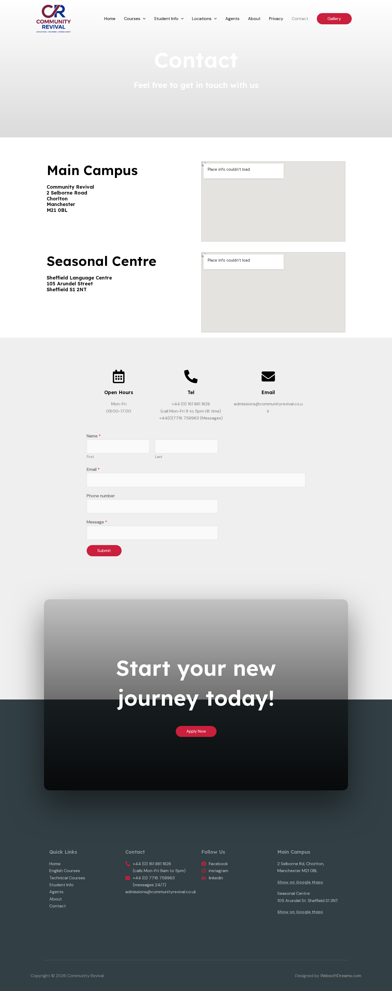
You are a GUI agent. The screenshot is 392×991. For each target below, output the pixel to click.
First (90, 456)
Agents (232, 18)
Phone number (101, 496)
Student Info (166, 18)
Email (268, 392)
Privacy (276, 18)
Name (94, 436)
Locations (201, 18)
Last (158, 456)
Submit (104, 550)
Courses (132, 18)
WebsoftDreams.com (340, 975)
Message (97, 522)
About (254, 18)
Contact (300, 18)
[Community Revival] (53, 18)
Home (109, 18)
